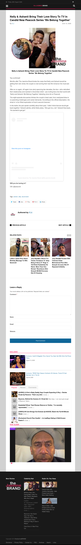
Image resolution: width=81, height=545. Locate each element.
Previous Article (19, 225)
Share (43, 202)
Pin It (35, 202)
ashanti (15, 197)
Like (22, 202)
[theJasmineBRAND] (40, 5)
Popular (14, 387)
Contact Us (28, 542)
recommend (25, 197)
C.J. (13, 23)
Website (12, 331)
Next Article (64, 225)
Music (13, 429)
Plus (28, 202)
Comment (13, 294)
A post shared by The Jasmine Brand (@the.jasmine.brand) (36, 178)
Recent (22, 387)
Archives (41, 542)
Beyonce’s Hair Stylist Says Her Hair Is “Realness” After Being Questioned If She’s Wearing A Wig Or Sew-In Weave (31, 518)
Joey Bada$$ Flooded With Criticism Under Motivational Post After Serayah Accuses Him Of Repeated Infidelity (61, 262)
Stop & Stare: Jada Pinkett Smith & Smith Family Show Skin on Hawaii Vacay (48, 508)
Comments (32, 387)
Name (12, 317)
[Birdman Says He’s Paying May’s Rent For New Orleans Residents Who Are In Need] (31, 486)
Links (54, 542)
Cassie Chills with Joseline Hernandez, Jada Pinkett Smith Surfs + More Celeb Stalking (49, 492)
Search (49, 542)
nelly (19, 197)
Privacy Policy (18, 542)
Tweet (14, 202)
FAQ (35, 542)
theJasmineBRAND (20, 539)
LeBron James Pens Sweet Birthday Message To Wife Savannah (19, 260)
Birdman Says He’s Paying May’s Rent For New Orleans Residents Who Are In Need (30, 495)
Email (12, 324)
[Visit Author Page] (13, 214)
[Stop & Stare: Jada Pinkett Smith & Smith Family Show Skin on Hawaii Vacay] (49, 501)
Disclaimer (9, 542)
